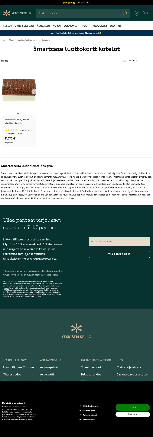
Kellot (7, 26)
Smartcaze (46, 40)
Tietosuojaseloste (129, 367)
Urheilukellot (25, 26)
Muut (85, 26)
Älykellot (43, 26)
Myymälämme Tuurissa (19, 367)
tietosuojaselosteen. (46, 274)
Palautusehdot (91, 374)
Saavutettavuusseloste (132, 374)
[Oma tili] (136, 13)
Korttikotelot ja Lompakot (27, 40)
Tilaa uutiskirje (119, 254)
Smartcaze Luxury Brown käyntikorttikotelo (17, 121)
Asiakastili (47, 374)
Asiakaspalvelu (50, 367)
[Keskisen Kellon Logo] (17, 13)
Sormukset (71, 26)
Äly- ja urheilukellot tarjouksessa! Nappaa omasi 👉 (76, 33)
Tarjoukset (99, 26)
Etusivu (4, 40)
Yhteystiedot (12, 374)
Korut (57, 26)
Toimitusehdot (91, 367)
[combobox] (83, 13)
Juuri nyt (116, 26)
